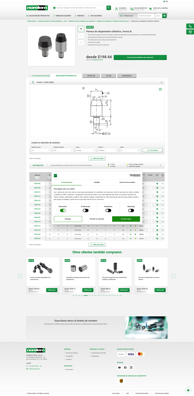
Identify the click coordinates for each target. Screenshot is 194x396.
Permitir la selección (97, 219)
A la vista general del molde (41, 75)
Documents (69, 369)
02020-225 (37, 209)
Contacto (69, 359)
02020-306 (37, 213)
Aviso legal (115, 393)
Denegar (68, 219)
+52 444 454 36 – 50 (35, 366)
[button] (73, 295)
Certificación (95, 356)
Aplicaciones (96, 16)
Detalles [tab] (97, 182)
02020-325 (37, 238)
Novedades (69, 356)
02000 (65, 21)
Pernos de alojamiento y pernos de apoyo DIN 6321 (113, 21)
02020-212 (37, 196)
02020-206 (37, 183)
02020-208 (37, 188)
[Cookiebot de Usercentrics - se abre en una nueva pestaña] (131, 175)
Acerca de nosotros (72, 353)
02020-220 (37, 204)
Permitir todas (126, 219)
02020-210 (37, 192)
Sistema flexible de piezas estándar (50, 21)
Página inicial (31, 21)
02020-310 (37, 221)
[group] (42, 275)
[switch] (86, 210)
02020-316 (37, 230)
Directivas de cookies (162, 393)
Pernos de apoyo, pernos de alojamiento (82, 21)
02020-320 (37, 234)
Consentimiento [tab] (66, 182)
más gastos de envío (97, 60)
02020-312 (37, 226)
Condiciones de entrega (98, 353)
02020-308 (37, 217)
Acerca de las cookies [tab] (127, 182)
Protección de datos (142, 393)
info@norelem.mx (34, 369)
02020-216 (37, 200)
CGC (127, 393)
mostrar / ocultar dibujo (45, 82)
